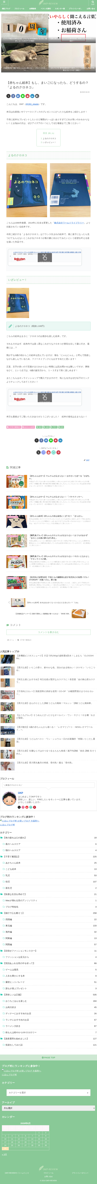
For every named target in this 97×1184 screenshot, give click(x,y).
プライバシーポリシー (80, 1173)
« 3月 (4, 1154)
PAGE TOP (49, 1057)
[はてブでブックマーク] (18, 96)
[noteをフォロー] (53, 452)
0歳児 (40, 427)
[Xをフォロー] (38, 452)
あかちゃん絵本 (29, 427)
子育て (55, 427)
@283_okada (32, 104)
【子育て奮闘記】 (14, 427)
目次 (45, 133)
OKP (20, 792)
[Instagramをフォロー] (43, 452)
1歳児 (47, 427)
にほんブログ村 (7, 825)
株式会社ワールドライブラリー (69, 223)
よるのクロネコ (49, 138)
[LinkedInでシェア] (32, 96)
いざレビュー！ (49, 142)
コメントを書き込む (48, 632)
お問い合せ (48, 1176)
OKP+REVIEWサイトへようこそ (17, 1173)
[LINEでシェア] (23, 96)
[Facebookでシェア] (13, 96)
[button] (37, 96)
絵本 (62, 427)
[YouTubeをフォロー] (48, 452)
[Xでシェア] (8, 96)
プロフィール (48, 1173)
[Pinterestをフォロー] (58, 452)
